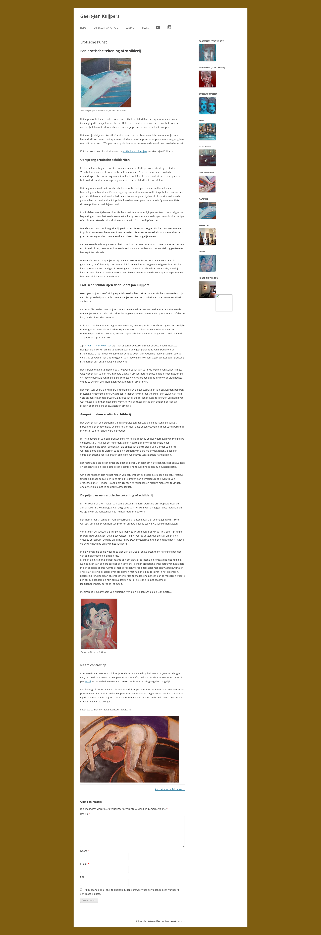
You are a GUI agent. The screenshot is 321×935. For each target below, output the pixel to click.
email (88, 681)
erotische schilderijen (135, 151)
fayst (183, 920)
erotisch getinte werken (98, 345)
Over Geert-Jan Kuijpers (106, 27)
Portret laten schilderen (170, 789)
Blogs (145, 27)
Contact (130, 27)
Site (82, 876)
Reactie (85, 813)
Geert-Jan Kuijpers (100, 16)
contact (165, 920)
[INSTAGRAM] (169, 28)
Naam (84, 850)
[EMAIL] (158, 28)
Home (83, 27)
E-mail (84, 863)
